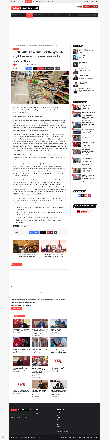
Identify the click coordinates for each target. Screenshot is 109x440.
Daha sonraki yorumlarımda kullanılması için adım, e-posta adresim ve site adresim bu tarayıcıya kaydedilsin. (38, 299)
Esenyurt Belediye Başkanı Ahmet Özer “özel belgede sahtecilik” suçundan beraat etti (40, 392)
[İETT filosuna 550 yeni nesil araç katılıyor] (77, 131)
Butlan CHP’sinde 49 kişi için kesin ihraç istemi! (43, 1)
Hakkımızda (71, 437)
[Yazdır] (55, 232)
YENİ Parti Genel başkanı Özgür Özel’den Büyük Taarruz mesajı (21, 349)
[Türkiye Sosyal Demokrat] (25, 8)
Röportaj (59, 422)
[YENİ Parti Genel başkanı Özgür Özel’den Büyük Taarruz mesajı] (21, 342)
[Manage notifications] (3, 437)
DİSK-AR (21, 226)
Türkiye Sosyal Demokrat (21, 64)
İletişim (76, 437)
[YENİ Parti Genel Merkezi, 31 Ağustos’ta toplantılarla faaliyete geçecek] (58, 361)
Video (49, 15)
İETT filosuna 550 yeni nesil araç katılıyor (88, 130)
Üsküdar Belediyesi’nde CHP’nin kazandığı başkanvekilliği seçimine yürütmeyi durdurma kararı (88, 178)
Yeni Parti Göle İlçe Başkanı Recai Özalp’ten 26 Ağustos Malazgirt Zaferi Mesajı (39, 349)
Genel (58, 415)
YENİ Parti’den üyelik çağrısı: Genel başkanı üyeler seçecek (21, 390)
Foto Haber (42, 15)
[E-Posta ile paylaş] (51, 232)
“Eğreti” (80, 63)
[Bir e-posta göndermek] (27, 64)
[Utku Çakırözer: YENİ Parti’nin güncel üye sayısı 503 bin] (21, 323)
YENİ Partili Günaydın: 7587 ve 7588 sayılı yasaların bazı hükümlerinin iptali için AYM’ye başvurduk (21, 369)
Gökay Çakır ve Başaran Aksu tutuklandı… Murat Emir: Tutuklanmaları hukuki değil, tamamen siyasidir (40, 331)
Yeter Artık (81, 57)
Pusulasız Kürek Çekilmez (84, 70)
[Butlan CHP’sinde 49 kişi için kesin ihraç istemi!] (58, 323)
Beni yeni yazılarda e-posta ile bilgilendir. (22, 305)
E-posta (13, 293)
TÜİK (30, 226)
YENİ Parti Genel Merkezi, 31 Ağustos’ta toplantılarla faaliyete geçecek (57, 368)
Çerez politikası (89, 437)
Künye (80, 437)
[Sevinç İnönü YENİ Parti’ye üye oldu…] (77, 170)
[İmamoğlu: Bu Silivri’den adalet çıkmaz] (77, 138)
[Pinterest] (48, 232)
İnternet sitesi (44, 293)
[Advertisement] (54, 29)
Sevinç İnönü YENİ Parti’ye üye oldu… (87, 169)
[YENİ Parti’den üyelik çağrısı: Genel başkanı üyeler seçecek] (21, 384)
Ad (12, 286)
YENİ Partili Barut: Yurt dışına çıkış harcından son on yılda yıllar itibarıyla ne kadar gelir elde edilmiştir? (58, 392)
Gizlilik (83, 437)
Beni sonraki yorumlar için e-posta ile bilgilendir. (23, 302)
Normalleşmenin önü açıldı (85, 83)
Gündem (29, 15)
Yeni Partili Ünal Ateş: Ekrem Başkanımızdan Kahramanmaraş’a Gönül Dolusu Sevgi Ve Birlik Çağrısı (58, 350)
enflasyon (26, 226)
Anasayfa (15, 15)
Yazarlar (56, 15)
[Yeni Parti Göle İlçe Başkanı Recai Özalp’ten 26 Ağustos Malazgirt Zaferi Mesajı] (40, 342)
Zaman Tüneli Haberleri (62, 431)
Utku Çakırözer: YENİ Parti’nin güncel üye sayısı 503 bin (21, 329)
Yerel (35, 15)
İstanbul (22, 15)
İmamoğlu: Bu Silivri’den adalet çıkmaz (88, 136)
